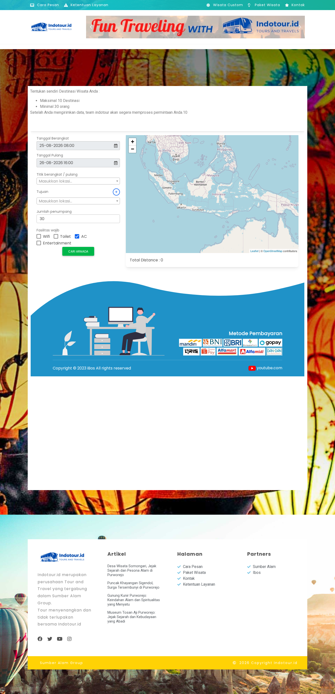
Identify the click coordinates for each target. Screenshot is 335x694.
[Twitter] (50, 639)
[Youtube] (59, 639)
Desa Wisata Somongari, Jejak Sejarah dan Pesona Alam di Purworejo (131, 570)
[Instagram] (69, 639)
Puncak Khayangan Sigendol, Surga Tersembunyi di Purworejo (133, 585)
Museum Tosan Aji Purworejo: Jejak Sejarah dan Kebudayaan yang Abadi (131, 616)
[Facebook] (40, 639)
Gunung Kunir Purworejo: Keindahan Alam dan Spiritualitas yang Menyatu (133, 600)
